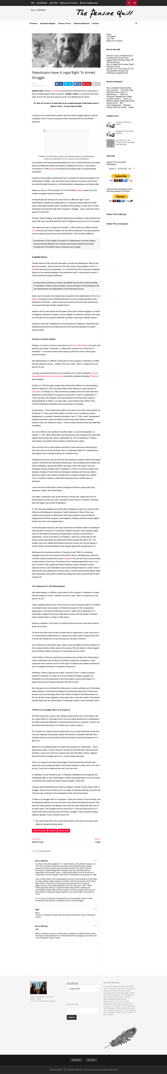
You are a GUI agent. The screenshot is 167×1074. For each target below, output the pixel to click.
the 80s (109, 995)
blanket (109, 991)
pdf (51, 169)
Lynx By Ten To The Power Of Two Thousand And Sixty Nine (125, 142)
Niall (37, 910)
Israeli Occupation (39, 830)
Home (108, 34)
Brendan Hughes (47, 23)
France (96, 562)
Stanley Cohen (64, 830)
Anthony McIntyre (82, 23)
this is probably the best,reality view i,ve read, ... (118, 89)
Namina (79, 1070)
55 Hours (34, 23)
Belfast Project (115, 1012)
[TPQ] (96, 18)
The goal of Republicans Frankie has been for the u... (119, 97)
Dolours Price (64, 23)
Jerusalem (36, 392)
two (73, 345)
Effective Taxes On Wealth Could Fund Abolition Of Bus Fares (119, 57)
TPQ (32, 3)
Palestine (94, 376)
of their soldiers (81, 345)
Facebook (123, 224)
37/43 (34, 230)
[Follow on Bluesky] (134, 3)
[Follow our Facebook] (129, 3)
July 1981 (53, 3)
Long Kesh (122, 989)
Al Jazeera (56, 91)
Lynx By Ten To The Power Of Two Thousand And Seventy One (120, 70)
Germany (68, 558)
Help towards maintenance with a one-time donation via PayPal (119, 190)
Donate (95, 23)
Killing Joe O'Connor (69, 3)
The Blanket (42, 3)
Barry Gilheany (41, 861)
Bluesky (122, 214)
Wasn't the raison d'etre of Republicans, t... (116, 93)
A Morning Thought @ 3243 (117, 73)
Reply (95, 860)
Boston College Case (89, 3)
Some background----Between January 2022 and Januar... (118, 106)
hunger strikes (129, 993)
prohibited (79, 190)
